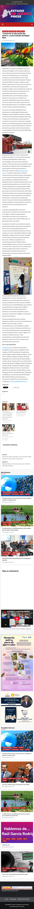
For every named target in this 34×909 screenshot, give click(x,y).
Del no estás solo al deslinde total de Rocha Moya (15, 874)
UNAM (9, 524)
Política (4, 841)
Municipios (23, 522)
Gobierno (25, 778)
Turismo (4, 524)
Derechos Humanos (7, 552)
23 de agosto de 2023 (8, 40)
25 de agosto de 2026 (7, 502)
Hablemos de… (6, 845)
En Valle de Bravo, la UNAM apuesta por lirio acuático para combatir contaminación (16, 529)
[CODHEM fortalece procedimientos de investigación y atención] (17, 545)
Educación (5, 31)
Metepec (4, 780)
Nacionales (19, 839)
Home (7, 3)
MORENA (13, 839)
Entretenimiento (6, 494)
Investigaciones (21, 31)
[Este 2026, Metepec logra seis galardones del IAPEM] (17, 772)
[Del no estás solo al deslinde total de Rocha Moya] (17, 861)
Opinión (21, 494)
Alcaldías (5, 778)
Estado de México (16, 552)
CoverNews (13, 906)
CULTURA (21, 492)
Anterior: (16, 457)
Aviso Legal (13, 3)
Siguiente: (16, 464)
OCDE (22, 296)
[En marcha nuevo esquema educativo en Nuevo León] (8, 427)
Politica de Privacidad (22, 3)
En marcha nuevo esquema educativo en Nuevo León (7, 433)
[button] (2, 24)
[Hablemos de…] (17, 832)
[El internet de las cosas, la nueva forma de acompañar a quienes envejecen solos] (17, 485)
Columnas (15, 492)
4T (3, 839)
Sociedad (27, 494)
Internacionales (12, 31)
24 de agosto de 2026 (7, 562)
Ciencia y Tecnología (7, 492)
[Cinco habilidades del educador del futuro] (22, 406)
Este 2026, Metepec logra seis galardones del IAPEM (15, 784)
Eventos (23, 552)
